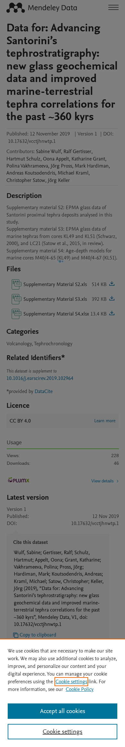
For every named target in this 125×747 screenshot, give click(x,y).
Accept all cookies (62, 711)
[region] (62, 693)
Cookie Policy (80, 689)
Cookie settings (71, 681)
